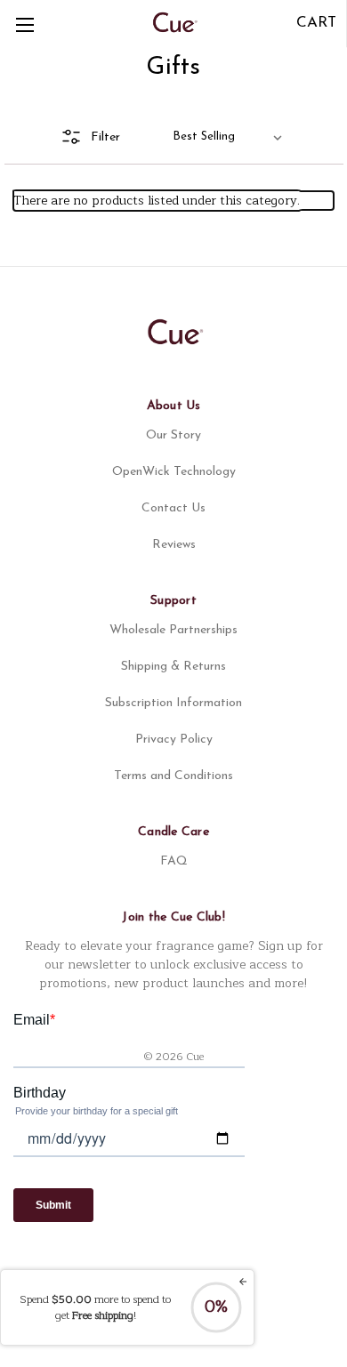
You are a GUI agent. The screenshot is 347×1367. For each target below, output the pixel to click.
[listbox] (231, 137)
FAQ (174, 861)
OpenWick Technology (174, 471)
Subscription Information (173, 703)
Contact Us (173, 508)
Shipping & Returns (173, 666)
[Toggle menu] (24, 24)
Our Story (173, 435)
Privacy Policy (174, 739)
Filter (105, 137)
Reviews (174, 544)
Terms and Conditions (173, 776)
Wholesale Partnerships (173, 630)
